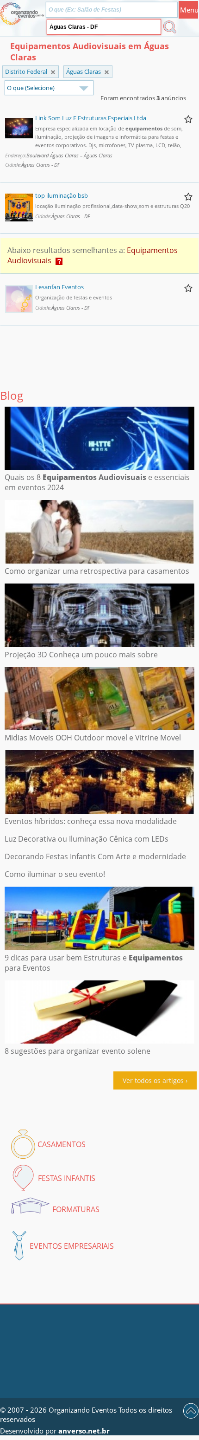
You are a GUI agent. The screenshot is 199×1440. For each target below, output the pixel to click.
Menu (189, 9)
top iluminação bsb (61, 195)
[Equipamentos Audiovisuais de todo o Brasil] (53, 72)
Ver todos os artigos (153, 1080)
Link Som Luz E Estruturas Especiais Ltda (90, 118)
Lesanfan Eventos (59, 287)
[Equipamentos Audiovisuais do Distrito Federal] (107, 72)
